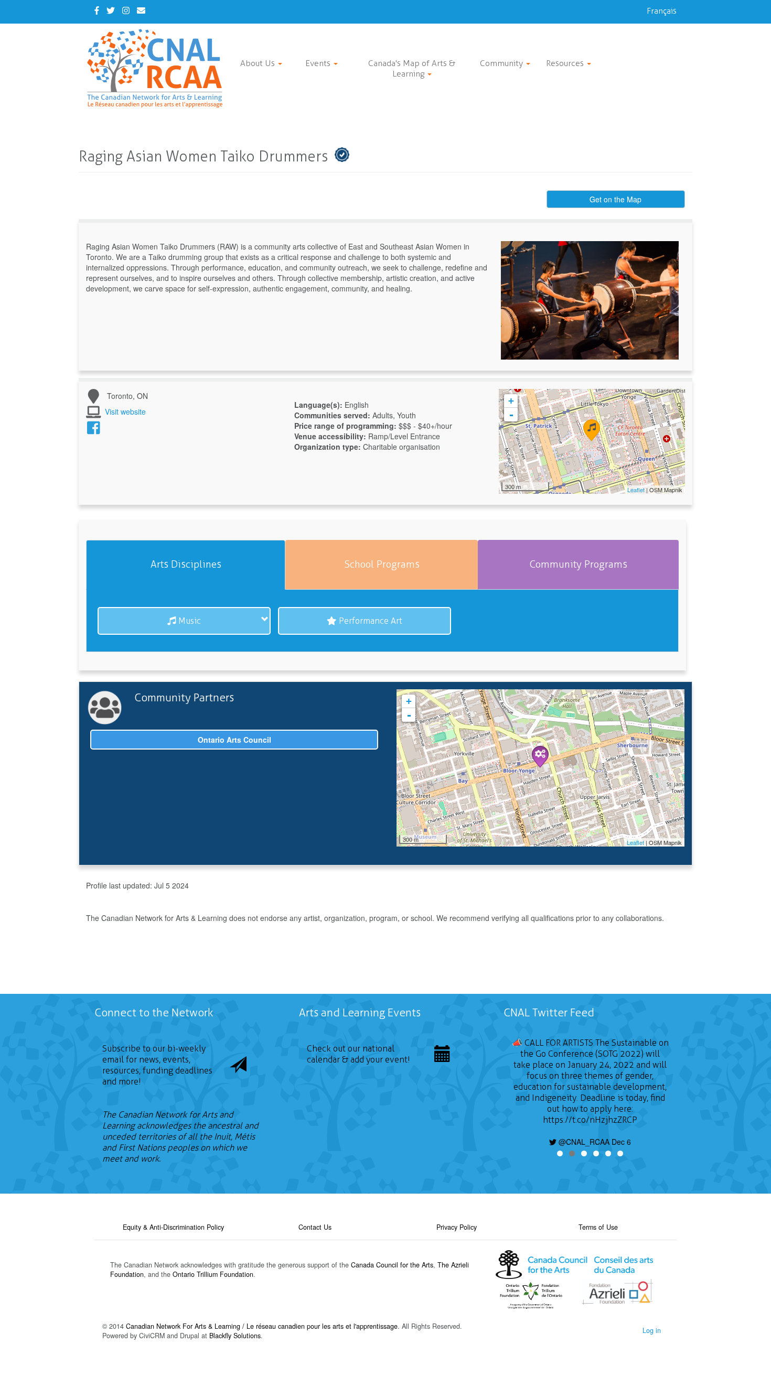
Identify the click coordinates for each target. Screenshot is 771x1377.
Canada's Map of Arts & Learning (411, 68)
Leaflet (636, 489)
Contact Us (314, 1227)
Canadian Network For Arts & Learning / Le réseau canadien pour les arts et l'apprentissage (262, 1326)
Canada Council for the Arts (392, 1265)
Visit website (125, 411)
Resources (566, 63)
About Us (258, 63)
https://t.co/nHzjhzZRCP (590, 1120)
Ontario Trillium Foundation (213, 1274)
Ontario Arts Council (234, 739)
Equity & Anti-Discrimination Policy (173, 1227)
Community (502, 63)
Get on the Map (615, 199)
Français (662, 11)
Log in (651, 1330)
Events (319, 63)
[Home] (159, 68)
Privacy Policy (456, 1227)
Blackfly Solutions (235, 1335)
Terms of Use (598, 1227)
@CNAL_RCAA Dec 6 (593, 1141)
